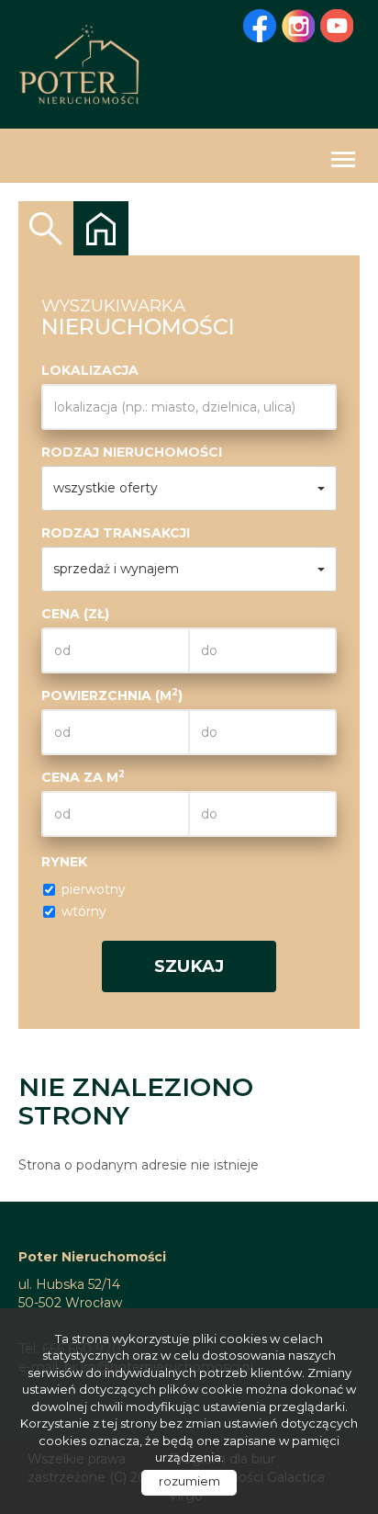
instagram (298, 25)
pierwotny (93, 889)
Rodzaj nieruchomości (131, 452)
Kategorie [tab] (100, 228)
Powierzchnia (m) (112, 695)
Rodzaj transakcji (115, 533)
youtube (336, 25)
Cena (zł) (75, 613)
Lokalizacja (90, 370)
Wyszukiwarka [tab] (45, 228)
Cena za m (83, 776)
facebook (259, 25)
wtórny (83, 911)
